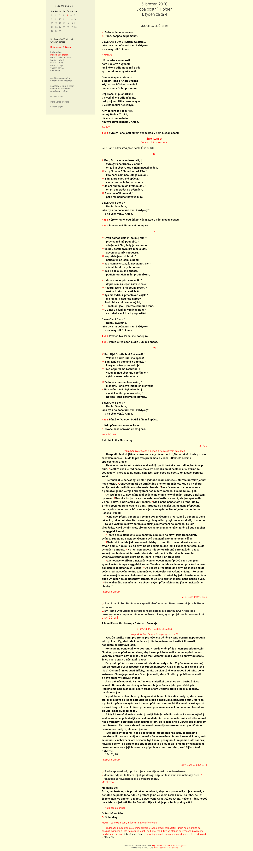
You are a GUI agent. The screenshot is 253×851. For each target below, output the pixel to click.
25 (64, 27)
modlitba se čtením (59, 54)
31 (60, 31)
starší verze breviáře (59, 102)
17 (60, 23)
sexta (53, 62)
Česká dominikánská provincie (167, 848)
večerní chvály (57, 68)
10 (60, 19)
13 (71, 19)
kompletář (55, 70)
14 (75, 19)
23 (56, 27)
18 (64, 23)
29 (52, 31)
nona (52, 65)
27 (71, 27)
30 (56, 31)
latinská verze (56, 96)
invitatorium (55, 52)
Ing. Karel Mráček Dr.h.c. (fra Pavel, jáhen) (169, 845)
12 (68, 19)
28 (75, 27)
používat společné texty (61, 78)
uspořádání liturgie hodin (62, 86)
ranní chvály (56, 57)
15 (52, 23)
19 (68, 23)
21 (75, 23)
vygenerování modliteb (61, 80)
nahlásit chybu (57, 106)
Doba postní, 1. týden (60, 47)
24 (60, 27)
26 (68, 27)
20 (71, 23)
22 (52, 27)
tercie (53, 60)
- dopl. (61, 60)
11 (64, 19)
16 (56, 23)
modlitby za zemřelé (60, 88)
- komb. (67, 57)
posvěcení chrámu (59, 91)
